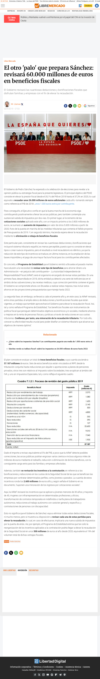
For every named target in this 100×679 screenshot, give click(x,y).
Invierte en (21, 11)
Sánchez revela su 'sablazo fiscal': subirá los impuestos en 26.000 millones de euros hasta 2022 (48, 349)
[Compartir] (65, 106)
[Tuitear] (70, 106)
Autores (86, 667)
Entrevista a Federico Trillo (17, 1)
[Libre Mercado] (49, 6)
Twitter (39, 674)
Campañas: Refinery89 (28, 670)
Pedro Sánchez (15, 541)
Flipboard (56, 674)
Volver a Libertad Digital (80, 6)
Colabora (88, 6)
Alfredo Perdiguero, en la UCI (85, 1)
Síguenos (91, 106)
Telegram (60, 674)
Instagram (43, 674)
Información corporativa (20, 667)
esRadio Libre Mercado (36, 11)
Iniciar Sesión (97, 6)
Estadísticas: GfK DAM (44, 670)
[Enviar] (75, 106)
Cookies (59, 667)
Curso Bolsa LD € (63, 11)
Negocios (51, 11)
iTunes (64, 674)
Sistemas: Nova (73, 670)
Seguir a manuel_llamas (22, 104)
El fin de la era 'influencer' (67, 1)
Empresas (11, 11)
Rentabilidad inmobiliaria (82, 11)
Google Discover (52, 674)
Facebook (35, 674)
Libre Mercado (10, 61)
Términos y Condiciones (43, 667)
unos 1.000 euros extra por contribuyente (54, 203)
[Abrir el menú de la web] (17, 5)
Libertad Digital (50, 661)
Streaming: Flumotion (59, 670)
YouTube (47, 674)
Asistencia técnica (73, 667)
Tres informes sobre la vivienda (49, 1)
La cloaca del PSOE (32, 1)
